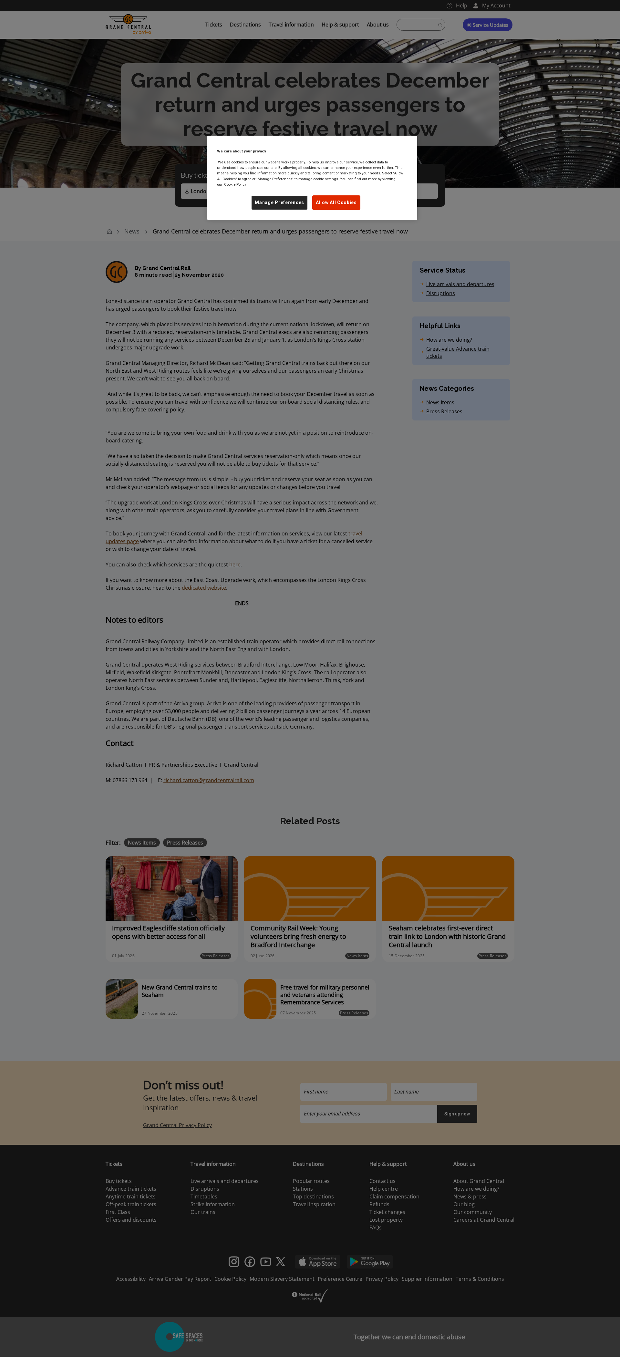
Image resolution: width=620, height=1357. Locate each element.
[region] (312, 178)
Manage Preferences (279, 202)
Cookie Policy (235, 184)
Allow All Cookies (336, 202)
